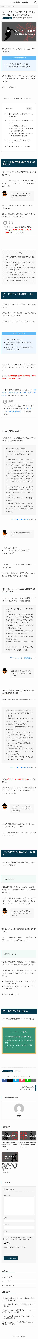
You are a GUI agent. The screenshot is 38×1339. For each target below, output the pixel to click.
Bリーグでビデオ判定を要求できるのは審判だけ (21, 115)
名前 (5, 1218)
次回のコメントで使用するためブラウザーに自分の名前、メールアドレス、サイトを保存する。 (20, 1238)
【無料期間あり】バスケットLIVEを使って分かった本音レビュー (18, 1305)
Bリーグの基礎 (7, 18)
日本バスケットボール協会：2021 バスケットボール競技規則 (19, 392)
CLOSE (29, 108)
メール (6, 1224)
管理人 (19, 1116)
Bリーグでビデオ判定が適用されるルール (21, 122)
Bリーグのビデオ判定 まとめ (19, 146)
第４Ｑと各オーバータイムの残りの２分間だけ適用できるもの (22, 134)
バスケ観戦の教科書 (19, 2)
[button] (4, 1080)
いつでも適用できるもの (18, 126)
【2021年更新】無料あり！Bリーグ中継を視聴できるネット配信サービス (18, 1299)
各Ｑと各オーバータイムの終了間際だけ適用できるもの (22, 130)
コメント (7, 1195)
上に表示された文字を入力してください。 (15, 1247)
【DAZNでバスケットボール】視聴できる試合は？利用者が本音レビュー (18, 1323)
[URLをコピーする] (33, 1080)
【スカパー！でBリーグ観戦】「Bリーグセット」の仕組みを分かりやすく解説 (18, 1311)
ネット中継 (7, 1281)
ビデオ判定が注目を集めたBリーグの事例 (21, 141)
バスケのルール (9, 1285)
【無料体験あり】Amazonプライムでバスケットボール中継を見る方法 (18, 1317)
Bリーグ (18, 1071)
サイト (5, 1231)
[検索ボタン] (35, 2)
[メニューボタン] (2, 2)
